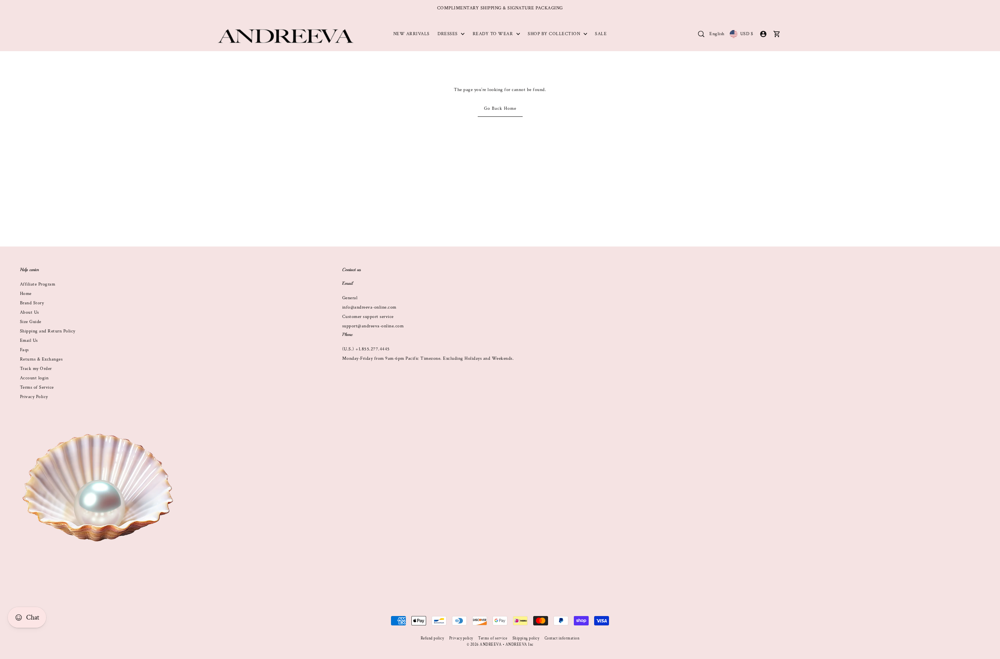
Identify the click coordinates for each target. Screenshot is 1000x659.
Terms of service (492, 638)
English (717, 34)
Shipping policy (525, 638)
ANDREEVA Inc (519, 644)
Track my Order (36, 368)
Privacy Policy (34, 397)
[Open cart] (777, 34)
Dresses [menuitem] (448, 34)
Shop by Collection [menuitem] (555, 34)
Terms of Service (37, 387)
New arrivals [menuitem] (411, 34)
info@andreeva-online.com (369, 307)
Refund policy (432, 638)
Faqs (24, 350)
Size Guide (30, 322)
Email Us (29, 340)
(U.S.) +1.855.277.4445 (366, 349)
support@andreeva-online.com (373, 326)
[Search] (701, 34)
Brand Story (32, 303)
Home (26, 293)
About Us (29, 312)
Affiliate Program (37, 284)
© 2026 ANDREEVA (484, 644)
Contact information (562, 638)
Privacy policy (461, 638)
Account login (34, 378)
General (350, 298)
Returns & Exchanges (41, 359)
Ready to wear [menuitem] (493, 34)
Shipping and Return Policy (47, 331)
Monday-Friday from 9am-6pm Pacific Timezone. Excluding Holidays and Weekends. (428, 358)
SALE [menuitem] (601, 34)
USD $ (746, 34)
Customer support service (368, 317)
